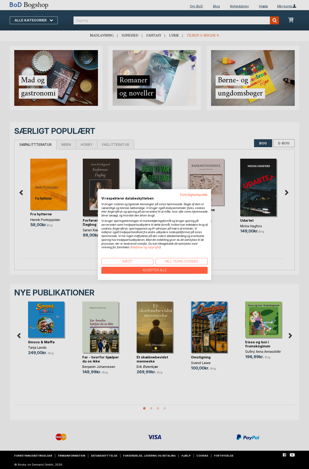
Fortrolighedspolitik (194, 195)
